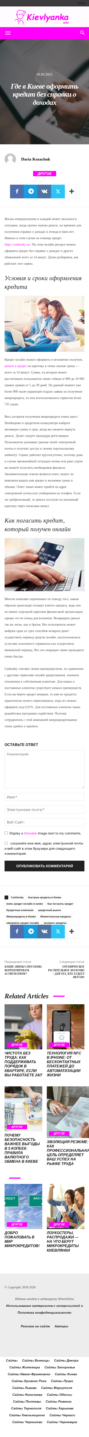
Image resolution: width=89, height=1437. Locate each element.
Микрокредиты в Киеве (21, 916)
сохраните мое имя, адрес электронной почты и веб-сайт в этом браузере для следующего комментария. (44, 848)
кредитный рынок (49, 910)
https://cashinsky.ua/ (17, 244)
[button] (7, 33)
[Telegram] (30, 191)
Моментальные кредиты (55, 916)
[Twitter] (58, 191)
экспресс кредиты (55, 923)
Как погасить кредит (60, 903)
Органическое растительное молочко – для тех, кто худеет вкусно (66, 972)
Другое (45, 174)
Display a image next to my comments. (45, 833)
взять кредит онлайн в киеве (24, 903)
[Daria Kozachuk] (13, 159)
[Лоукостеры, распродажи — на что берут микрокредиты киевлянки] (65, 1206)
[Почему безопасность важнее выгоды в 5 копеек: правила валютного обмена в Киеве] (23, 1108)
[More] (72, 191)
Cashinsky (17, 897)
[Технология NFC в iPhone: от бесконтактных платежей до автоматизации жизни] (65, 1026)
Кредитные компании (20, 910)
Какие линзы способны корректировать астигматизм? (23, 970)
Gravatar (30, 833)
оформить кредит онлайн (22, 923)
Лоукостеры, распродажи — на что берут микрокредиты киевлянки (63, 1241)
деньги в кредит (16, 366)
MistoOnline (66, 1299)
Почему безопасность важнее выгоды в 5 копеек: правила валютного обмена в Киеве (22, 1148)
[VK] (44, 191)
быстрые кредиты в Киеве (44, 897)
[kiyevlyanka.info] (44, 17)
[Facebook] (17, 191)
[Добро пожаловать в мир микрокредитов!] (23, 1206)
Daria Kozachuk (35, 159)
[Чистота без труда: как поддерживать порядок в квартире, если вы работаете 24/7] (23, 1026)
